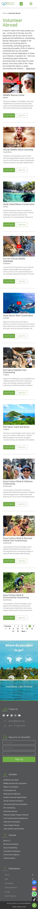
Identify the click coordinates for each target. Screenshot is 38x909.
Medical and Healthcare (11, 794)
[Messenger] (34, 882)
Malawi (5, 97)
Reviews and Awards (10, 844)
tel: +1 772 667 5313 (17, 726)
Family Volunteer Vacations (13, 801)
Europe (7, 892)
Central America (11, 887)
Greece (5, 207)
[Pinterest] (11, 715)
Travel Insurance (9, 858)
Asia (6, 879)
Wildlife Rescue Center (13, 95)
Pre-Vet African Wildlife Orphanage (14, 259)
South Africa (7, 152)
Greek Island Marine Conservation (18, 204)
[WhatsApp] (34, 894)
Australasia (9, 883)
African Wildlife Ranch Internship (18, 149)
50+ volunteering (9, 808)
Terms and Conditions (11, 855)
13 (32, 629)
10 (18, 629)
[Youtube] (19, 715)
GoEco (5, 13)
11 (22, 629)
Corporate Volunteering (11, 851)
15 (18, 631)
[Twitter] (8, 715)
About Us (6, 841)
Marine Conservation (10, 787)
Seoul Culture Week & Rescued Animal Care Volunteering (17, 539)
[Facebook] (4, 715)
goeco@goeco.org (16, 721)
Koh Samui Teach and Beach (16, 427)
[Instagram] (15, 715)
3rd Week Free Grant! (10, 780)
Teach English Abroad (11, 825)
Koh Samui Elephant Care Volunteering (14, 371)
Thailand (6, 375)
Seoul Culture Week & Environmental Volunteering (16, 596)
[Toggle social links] (34, 905)
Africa (7, 875)
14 (13, 631)
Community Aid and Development (15, 818)
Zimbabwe (6, 263)
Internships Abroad (10, 811)
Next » (24, 631)
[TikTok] (34, 899)
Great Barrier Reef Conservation (18, 315)
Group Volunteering (10, 848)
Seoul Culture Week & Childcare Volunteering (18, 482)
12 (27, 629)
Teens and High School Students (15, 804)
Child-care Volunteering (11, 822)
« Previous (7, 626)
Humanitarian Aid (9, 790)
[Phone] (21, 3)
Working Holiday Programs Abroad (15, 815)
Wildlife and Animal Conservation (15, 783)
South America (10, 896)
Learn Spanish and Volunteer (13, 829)
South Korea (7, 486)
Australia (6, 318)
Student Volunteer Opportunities (15, 797)
